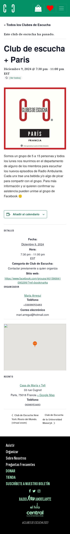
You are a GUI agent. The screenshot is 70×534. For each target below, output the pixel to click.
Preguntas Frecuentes (20, 464)
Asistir (10, 445)
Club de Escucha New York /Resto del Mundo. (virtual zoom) (25, 419)
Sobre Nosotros (16, 458)
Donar (10, 471)
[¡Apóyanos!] (38, 8)
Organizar (12, 451)
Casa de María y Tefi (33, 385)
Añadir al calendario (26, 214)
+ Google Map (46, 395)
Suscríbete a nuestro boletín (28, 483)
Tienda (11, 477)
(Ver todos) (15, 77)
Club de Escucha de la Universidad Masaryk (53, 419)
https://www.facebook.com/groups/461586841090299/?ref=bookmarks (33, 280)
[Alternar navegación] (61, 8)
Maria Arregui (32, 295)
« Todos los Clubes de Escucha (27, 25)
